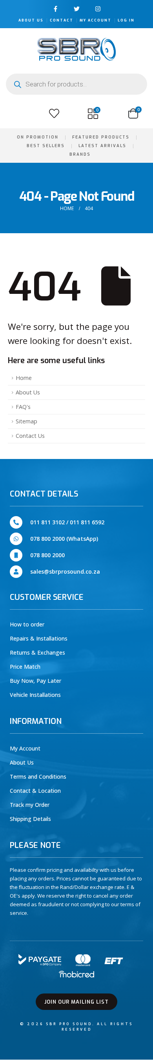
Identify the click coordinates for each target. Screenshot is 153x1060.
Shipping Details (30, 818)
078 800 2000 (47, 555)
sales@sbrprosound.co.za (65, 571)
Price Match (25, 666)
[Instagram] (98, 9)
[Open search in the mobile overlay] (76, 84)
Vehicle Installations (35, 694)
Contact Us (30, 435)
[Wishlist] (54, 113)
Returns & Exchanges (37, 652)
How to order (27, 624)
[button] (15, 113)
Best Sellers (46, 145)
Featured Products (100, 137)
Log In (126, 20)
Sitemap (26, 421)
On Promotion (37, 137)
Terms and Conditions (38, 776)
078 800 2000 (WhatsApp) (64, 538)
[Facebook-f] (55, 9)
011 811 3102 (47, 522)
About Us (31, 20)
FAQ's (23, 406)
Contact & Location (35, 790)
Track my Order (29, 804)
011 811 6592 (87, 522)
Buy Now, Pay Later (35, 680)
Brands (80, 154)
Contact (61, 20)
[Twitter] (77, 9)
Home (24, 378)
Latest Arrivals (102, 145)
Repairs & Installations (38, 638)
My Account (95, 20)
